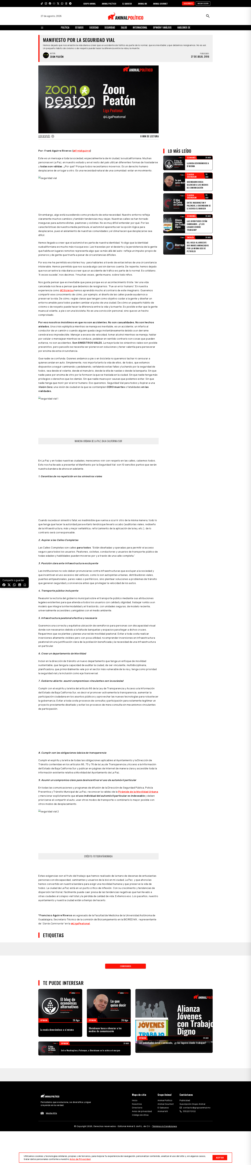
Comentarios (125, 966)
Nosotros (137, 1104)
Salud (124, 27)
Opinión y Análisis (162, 27)
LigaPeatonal (80, 923)
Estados (79, 27)
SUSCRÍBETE (188, 3)
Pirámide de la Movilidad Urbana (138, 791)
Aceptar (220, 1157)
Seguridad (109, 27)
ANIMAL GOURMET (160, 3)
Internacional (140, 27)
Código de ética (140, 1115)
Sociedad (94, 27)
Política (65, 27)
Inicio (134, 1100)
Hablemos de (183, 27)
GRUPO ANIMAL (89, 3)
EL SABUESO (127, 3)
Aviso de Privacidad (80, 1159)
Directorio (137, 1107)
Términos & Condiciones (164, 1126)
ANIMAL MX (142, 3)
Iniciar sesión (203, 3)
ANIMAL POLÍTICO (109, 3)
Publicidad (185, 1100)
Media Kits (51, 1113)
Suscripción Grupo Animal (192, 1104)
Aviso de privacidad (142, 1111)
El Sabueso (163, 1107)
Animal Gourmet (166, 1104)
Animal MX (163, 1111)
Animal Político (165, 1100)
